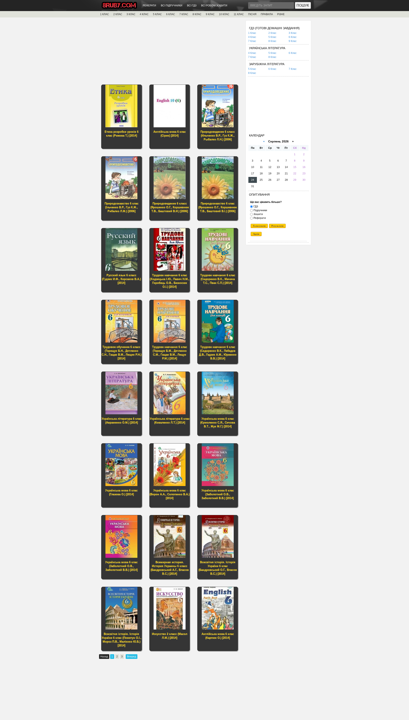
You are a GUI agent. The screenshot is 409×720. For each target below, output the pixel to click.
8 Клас (272, 41)
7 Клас (252, 41)
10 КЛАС (224, 14)
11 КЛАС (239, 14)
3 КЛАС (131, 14)
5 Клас (272, 37)
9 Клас (293, 41)
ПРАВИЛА (267, 14)
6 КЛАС (170, 14)
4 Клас (252, 37)
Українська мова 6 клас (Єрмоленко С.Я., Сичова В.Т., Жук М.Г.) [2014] (217, 422)
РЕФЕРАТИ (149, 5)
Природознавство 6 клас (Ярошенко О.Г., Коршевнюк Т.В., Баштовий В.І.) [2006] (217, 207)
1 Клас (252, 33)
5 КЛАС (157, 14)
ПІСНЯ (252, 14)
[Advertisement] (171, 50)
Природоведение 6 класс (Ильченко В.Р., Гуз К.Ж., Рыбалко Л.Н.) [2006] (217, 135)
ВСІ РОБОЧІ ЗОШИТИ (214, 5)
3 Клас (293, 33)
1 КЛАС (104, 14)
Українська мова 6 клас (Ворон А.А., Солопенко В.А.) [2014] (170, 494)
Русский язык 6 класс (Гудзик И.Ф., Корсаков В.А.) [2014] (121, 279)
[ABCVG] (119, 8)
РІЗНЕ (281, 14)
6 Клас (293, 37)
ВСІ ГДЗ (191, 5)
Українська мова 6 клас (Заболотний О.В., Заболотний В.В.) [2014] (218, 494)
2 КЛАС (117, 14)
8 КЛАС (197, 14)
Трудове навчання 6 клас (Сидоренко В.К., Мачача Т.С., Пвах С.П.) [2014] (217, 279)
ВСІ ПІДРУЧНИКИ (171, 5)
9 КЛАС (210, 14)
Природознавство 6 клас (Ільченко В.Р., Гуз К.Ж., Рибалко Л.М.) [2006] (121, 207)
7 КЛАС (183, 14)
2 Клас (272, 33)
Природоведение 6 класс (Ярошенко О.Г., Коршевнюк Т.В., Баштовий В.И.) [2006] (169, 207)
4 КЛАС (144, 14)
